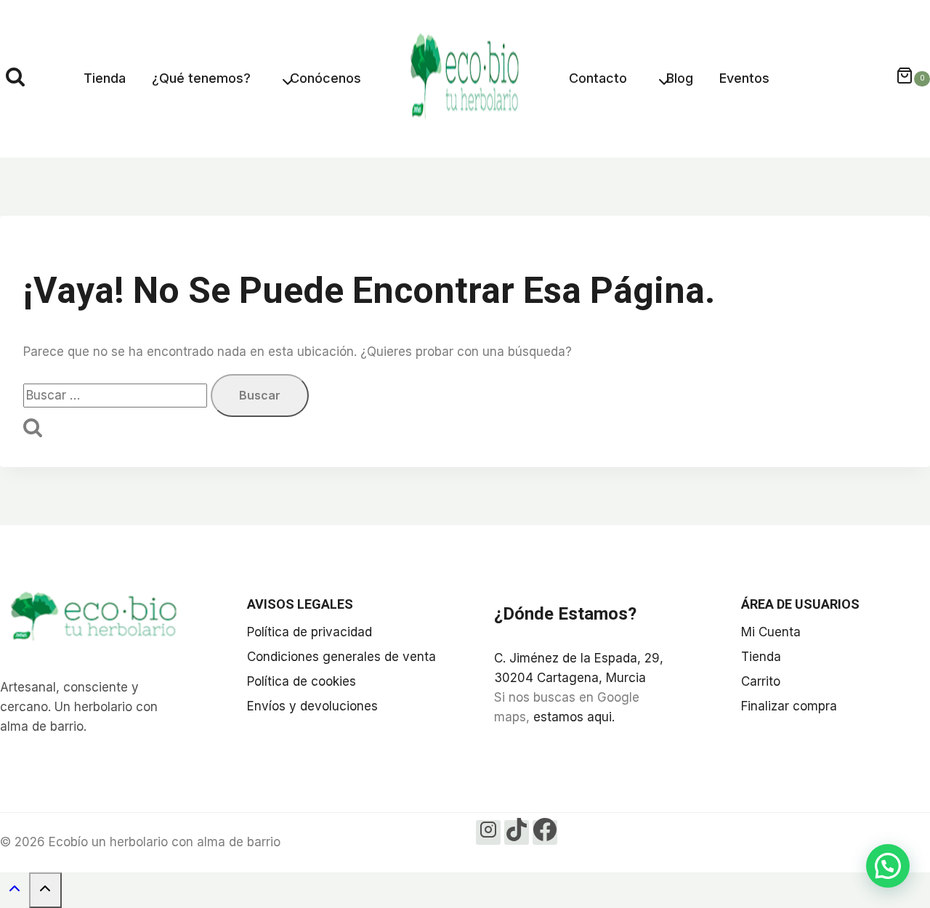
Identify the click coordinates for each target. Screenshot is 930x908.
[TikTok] (516, 832)
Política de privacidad (309, 632)
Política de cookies (301, 681)
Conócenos (325, 78)
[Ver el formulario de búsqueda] (15, 79)
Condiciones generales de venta (341, 656)
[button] (888, 866)
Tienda (105, 78)
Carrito (760, 681)
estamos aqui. (574, 717)
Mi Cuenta (771, 632)
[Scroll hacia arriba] (14, 892)
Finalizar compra (789, 706)
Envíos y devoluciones (312, 706)
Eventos (744, 78)
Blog (679, 78)
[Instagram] (488, 832)
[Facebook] (545, 832)
